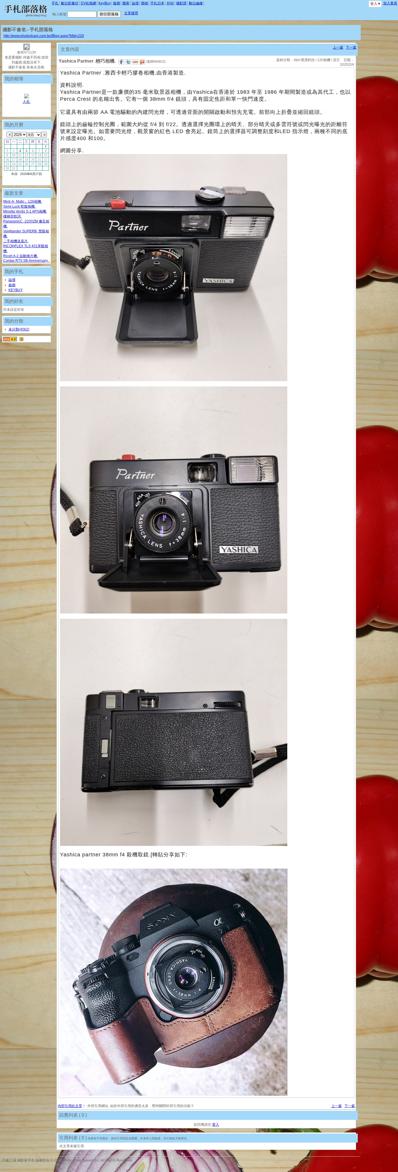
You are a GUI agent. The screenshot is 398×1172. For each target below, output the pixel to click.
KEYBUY (15, 290)
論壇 (135, 3)
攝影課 (181, 3)
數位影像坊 (69, 3)
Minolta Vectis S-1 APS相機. (25, 211)
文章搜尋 (131, 13)
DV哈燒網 (88, 3)
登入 (215, 1124)
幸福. (27, 102)
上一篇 (338, 47)
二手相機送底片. (16, 241)
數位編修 (196, 3)
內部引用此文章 (70, 1106)
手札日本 (157, 3)
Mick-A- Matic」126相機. (22, 201)
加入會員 (390, 3)
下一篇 (351, 47)
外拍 (170, 3)
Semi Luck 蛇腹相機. (19, 206)
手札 (55, 3)
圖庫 (125, 3)
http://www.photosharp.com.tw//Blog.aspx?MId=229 (43, 36)
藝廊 (116, 3)
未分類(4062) (18, 329)
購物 (144, 3)
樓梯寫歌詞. (12, 216)
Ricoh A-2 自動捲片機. (20, 256)
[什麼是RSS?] (21, 339)
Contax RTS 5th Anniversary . (26, 261)
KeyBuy (104, 3)
